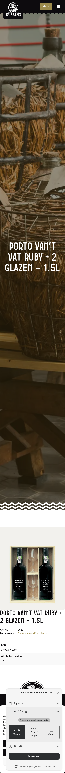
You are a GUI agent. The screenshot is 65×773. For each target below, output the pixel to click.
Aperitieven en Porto (29, 633)
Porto (44, 633)
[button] (59, 6)
